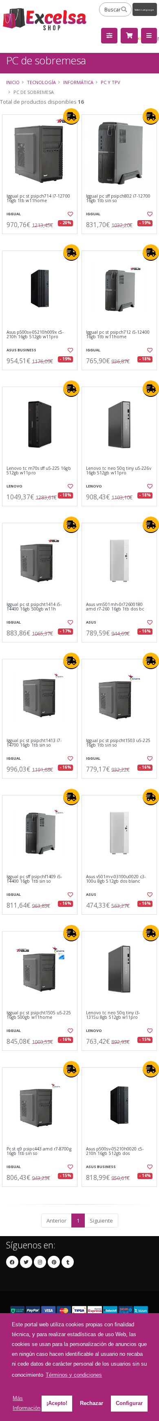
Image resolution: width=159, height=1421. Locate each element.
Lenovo (14, 486)
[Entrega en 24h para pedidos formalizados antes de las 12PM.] (71, 116)
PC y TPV (110, 82)
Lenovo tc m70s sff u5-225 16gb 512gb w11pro (39, 471)
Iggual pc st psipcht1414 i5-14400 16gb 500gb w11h (34, 607)
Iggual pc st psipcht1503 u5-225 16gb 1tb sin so (118, 743)
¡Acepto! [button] (56, 1403)
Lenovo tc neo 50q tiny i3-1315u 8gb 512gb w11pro (113, 1015)
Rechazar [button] (91, 1403)
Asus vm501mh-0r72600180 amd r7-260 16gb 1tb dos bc (115, 607)
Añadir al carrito (42, 241)
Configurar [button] (129, 1403)
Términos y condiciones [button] (74, 1375)
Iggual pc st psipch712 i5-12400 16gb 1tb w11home (118, 334)
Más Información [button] (26, 1403)
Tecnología (41, 82)
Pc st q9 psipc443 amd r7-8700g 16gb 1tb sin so (39, 1151)
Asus (91, 622)
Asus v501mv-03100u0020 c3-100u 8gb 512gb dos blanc (116, 879)
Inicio (13, 82)
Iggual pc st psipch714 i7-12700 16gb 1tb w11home (38, 198)
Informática (78, 82)
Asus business (21, 350)
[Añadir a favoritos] (70, 214)
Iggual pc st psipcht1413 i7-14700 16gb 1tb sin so (34, 743)
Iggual (14, 213)
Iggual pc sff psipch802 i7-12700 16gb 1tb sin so (118, 198)
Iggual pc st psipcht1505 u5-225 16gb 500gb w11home (39, 1015)
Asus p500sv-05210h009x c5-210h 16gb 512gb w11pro (35, 334)
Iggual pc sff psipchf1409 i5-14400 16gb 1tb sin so (34, 879)
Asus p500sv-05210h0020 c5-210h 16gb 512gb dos (115, 1151)
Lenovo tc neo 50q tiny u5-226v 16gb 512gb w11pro (118, 471)
